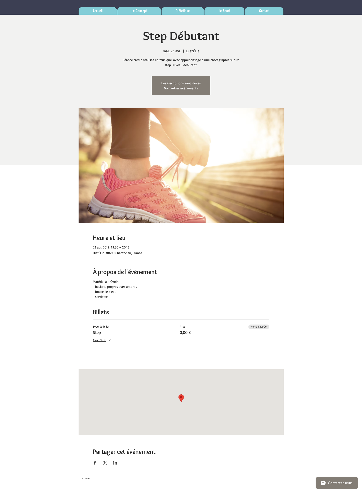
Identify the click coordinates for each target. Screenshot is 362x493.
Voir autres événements (181, 88)
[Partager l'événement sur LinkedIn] (115, 463)
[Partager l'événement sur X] (105, 463)
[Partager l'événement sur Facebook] (95, 463)
